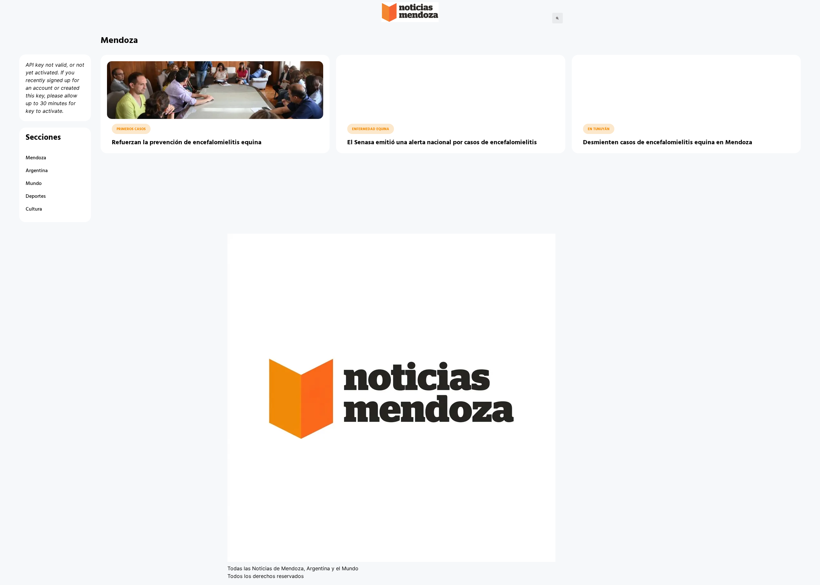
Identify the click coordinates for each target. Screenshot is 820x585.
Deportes (36, 196)
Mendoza (36, 158)
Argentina (37, 171)
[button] (557, 18)
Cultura (34, 209)
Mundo (34, 184)
